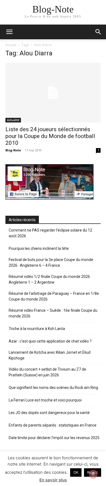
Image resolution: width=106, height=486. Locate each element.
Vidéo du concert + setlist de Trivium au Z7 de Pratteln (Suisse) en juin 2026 (47, 372)
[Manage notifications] (93, 474)
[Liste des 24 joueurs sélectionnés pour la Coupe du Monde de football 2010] (53, 92)
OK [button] (75, 472)
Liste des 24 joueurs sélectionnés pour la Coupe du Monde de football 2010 (50, 136)
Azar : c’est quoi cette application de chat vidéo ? (50, 341)
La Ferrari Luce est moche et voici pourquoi (45, 400)
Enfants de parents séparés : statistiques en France (52, 425)
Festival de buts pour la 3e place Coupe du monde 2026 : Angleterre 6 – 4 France (51, 262)
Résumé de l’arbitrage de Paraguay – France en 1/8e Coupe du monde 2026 (54, 296)
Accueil (10, 45)
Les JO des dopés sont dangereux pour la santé (49, 412)
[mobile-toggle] (9, 32)
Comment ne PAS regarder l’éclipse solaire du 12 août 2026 (50, 233)
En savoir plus (53, 479)
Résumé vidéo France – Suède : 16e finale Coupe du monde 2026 (53, 313)
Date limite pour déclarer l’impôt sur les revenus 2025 (54, 438)
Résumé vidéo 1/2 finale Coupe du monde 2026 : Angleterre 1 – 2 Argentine (50, 279)
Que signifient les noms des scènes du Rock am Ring (53, 387)
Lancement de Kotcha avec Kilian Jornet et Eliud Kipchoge (50, 355)
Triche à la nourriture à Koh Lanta (37, 328)
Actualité (13, 120)
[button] (98, 32)
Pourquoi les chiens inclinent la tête (39, 248)
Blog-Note (13, 150)
